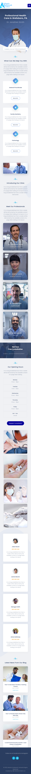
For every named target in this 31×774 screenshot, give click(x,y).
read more (15, 690)
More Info (15, 98)
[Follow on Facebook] (13, 758)
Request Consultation (15, 423)
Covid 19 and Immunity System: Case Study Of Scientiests (15, 743)
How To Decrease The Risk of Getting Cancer (15, 685)
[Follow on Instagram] (17, 758)
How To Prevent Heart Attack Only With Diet (15, 714)
